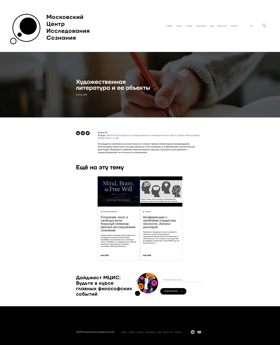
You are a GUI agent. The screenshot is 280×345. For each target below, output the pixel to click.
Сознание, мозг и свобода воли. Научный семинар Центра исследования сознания (118, 223)
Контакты (234, 26)
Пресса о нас (222, 26)
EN (251, 26)
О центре (189, 26)
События (179, 26)
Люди (212, 26)
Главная (169, 26)
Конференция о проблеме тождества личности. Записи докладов (159, 222)
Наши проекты (201, 26)
